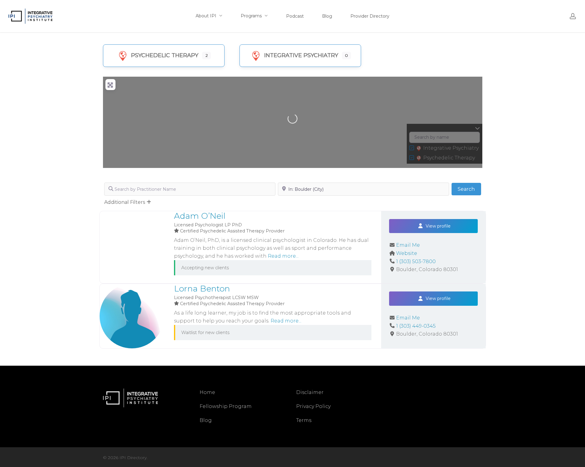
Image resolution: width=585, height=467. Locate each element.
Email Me (408, 245)
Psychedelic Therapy (164, 55)
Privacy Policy (313, 406)
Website (406, 253)
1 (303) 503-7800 (416, 261)
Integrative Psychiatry (301, 55)
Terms (303, 420)
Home (207, 392)
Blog (206, 420)
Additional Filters (124, 202)
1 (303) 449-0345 (416, 326)
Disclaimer (310, 392)
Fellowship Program (226, 406)
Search (469, 189)
